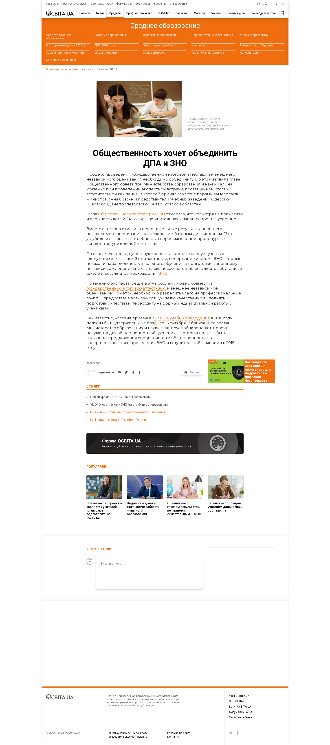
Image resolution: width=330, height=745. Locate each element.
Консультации (249, 52)
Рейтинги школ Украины (256, 45)
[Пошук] (258, 3)
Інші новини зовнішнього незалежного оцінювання (127, 412)
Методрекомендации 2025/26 (66, 45)
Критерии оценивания (61, 59)
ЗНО (163, 273)
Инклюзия (198, 45)
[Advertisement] (165, 643)
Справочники (178, 3)
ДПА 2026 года (105, 45)
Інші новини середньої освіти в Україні (118, 420)
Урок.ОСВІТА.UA (56, 3)
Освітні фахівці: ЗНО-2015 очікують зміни (120, 397)
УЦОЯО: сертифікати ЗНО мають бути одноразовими (129, 404)
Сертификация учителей (159, 35)
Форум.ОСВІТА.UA (128, 3)
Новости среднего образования (59, 36)
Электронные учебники (159, 45)
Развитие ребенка (155, 3)
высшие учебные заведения (181, 318)
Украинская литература (207, 52)
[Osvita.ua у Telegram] (231, 733)
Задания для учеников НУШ (65, 52)
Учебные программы (254, 35)
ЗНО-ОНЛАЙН (79, 3)
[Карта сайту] (265, 3)
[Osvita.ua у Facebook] (238, 733)
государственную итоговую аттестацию (126, 288)
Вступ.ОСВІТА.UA (102, 3)
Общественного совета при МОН (131, 214)
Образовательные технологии (212, 35)
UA (282, 3)
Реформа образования (110, 35)
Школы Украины (106, 52)
